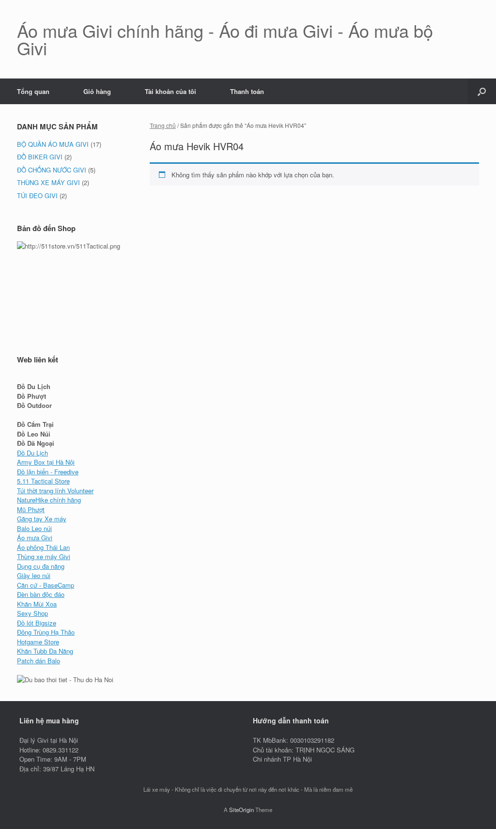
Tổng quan (33, 91)
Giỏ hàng (97, 91)
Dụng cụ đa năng (40, 566)
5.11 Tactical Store (43, 480)
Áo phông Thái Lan (43, 547)
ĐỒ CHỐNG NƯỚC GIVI (51, 169)
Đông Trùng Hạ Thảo (46, 632)
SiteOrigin (241, 809)
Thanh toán (247, 91)
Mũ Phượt (31, 509)
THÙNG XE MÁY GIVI (48, 182)
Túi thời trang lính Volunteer (55, 490)
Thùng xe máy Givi (43, 556)
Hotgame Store (38, 641)
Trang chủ (163, 125)
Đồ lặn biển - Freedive (47, 471)
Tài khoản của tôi (170, 91)
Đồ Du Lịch (32, 452)
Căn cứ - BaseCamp (45, 585)
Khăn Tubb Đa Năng (45, 651)
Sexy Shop (32, 613)
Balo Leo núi (34, 528)
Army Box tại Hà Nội (46, 462)
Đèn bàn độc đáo (40, 594)
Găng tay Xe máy (41, 518)
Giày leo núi (33, 575)
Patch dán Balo (38, 660)
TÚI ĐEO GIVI (37, 195)
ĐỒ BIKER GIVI (39, 156)
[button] (481, 91)
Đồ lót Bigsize (36, 622)
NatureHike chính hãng (49, 499)
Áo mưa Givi (34, 537)
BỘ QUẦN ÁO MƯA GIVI (53, 144)
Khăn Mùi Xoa (37, 604)
